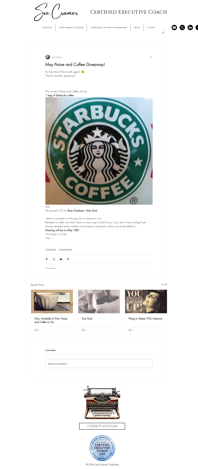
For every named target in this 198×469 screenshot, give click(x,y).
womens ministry (65, 249)
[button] (163, 32)
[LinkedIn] (190, 27)
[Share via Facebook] (46, 259)
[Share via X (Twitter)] (53, 259)
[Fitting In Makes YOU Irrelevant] (146, 301)
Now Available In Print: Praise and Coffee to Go (50, 320)
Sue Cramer (51, 249)
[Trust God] (99, 301)
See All (164, 284)
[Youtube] (174, 27)
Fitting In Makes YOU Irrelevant (145, 318)
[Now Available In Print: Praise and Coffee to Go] (52, 301)
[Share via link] (68, 259)
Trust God (87, 318)
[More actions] (151, 57)
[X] (182, 27)
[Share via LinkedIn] (61, 259)
